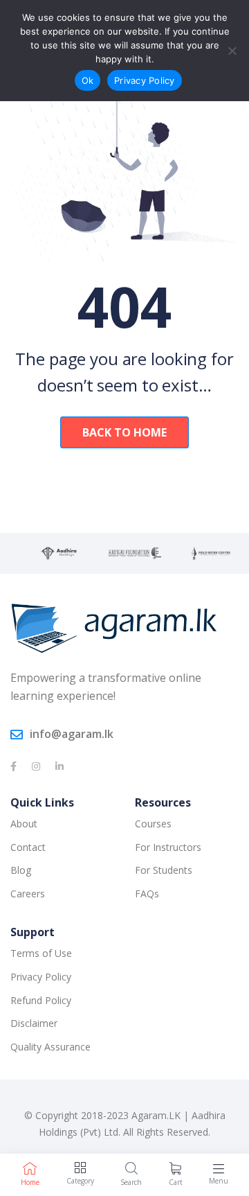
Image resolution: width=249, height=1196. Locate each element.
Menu (218, 1181)
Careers (27, 893)
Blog (20, 870)
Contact (28, 847)
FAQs (147, 893)
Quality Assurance (50, 1046)
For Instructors (168, 847)
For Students (163, 870)
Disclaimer (33, 1023)
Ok (88, 80)
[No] (232, 51)
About (23, 823)
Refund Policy (40, 1000)
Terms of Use (41, 953)
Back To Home (124, 432)
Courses (153, 823)
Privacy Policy (40, 976)
